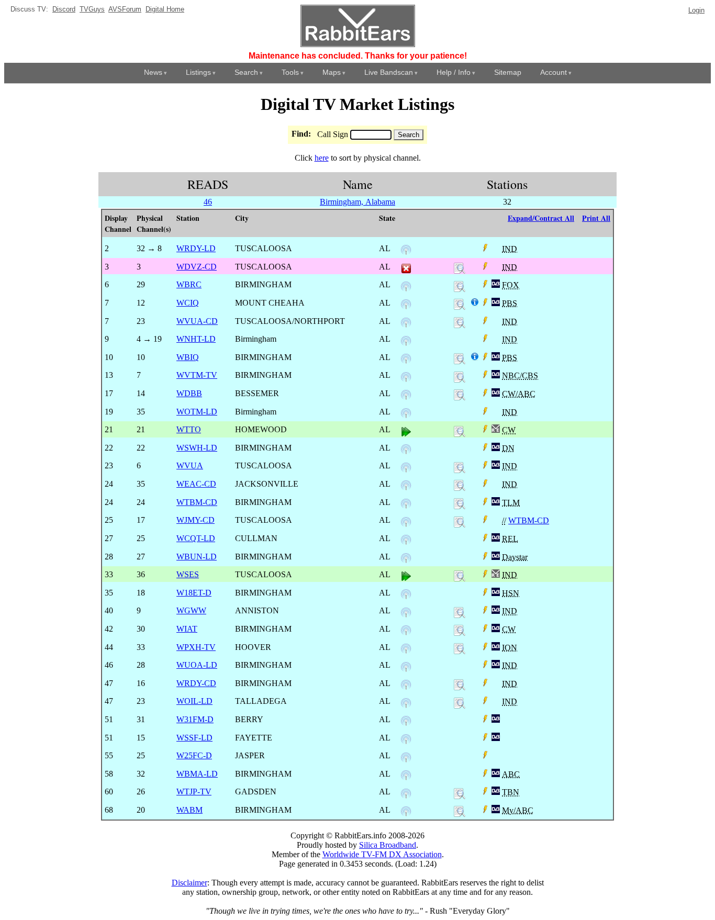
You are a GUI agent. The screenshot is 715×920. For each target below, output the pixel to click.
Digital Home (165, 9)
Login (696, 10)
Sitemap (507, 72)
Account (553, 72)
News (153, 72)
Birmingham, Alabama (357, 201)
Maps (331, 72)
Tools (290, 72)
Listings (198, 72)
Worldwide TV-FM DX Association (382, 854)
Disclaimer (189, 882)
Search (246, 72)
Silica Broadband (387, 844)
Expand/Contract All (541, 217)
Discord (63, 9)
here (322, 157)
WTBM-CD (528, 520)
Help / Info (454, 72)
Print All (596, 217)
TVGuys (92, 9)
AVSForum (124, 9)
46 (208, 201)
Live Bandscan (388, 72)
